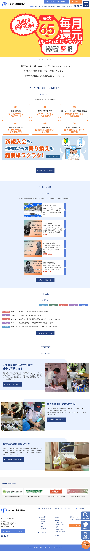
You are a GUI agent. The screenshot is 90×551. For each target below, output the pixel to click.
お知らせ (37, 6)
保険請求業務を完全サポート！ (17, 115)
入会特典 (43, 519)
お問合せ (20, 531)
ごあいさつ (59, 522)
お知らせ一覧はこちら (45, 333)
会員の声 (43, 526)
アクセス (81, 508)
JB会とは (57, 520)
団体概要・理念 (60, 524)
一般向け (74, 305)
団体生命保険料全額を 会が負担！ (46, 131)
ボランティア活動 (12, 384)
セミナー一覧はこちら (45, 280)
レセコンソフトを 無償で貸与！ (46, 115)
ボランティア (64, 305)
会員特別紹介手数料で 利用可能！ (75, 131)
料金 (42, 524)
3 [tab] (45, 60)
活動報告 (54, 305)
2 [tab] (42, 60)
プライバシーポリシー (44, 508)
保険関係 (44, 305)
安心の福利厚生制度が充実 (13, 460)
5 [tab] (50, 60)
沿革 (57, 527)
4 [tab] (48, 60)
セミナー (69, 6)
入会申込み (51, 2)
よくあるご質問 (61, 6)
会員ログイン (76, 2)
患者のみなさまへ (64, 2)
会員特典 (43, 521)
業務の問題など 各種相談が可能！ (17, 131)
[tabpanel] (45, 33)
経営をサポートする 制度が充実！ (75, 115)
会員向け (84, 305)
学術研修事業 (59, 529)
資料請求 (8, 531)
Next (87, 33)
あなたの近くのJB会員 (45, 170)
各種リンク (71, 508)
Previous (2, 33)
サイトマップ (59, 508)
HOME (32, 6)
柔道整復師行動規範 (56, 420)
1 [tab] (40, 60)
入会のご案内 (42, 517)
